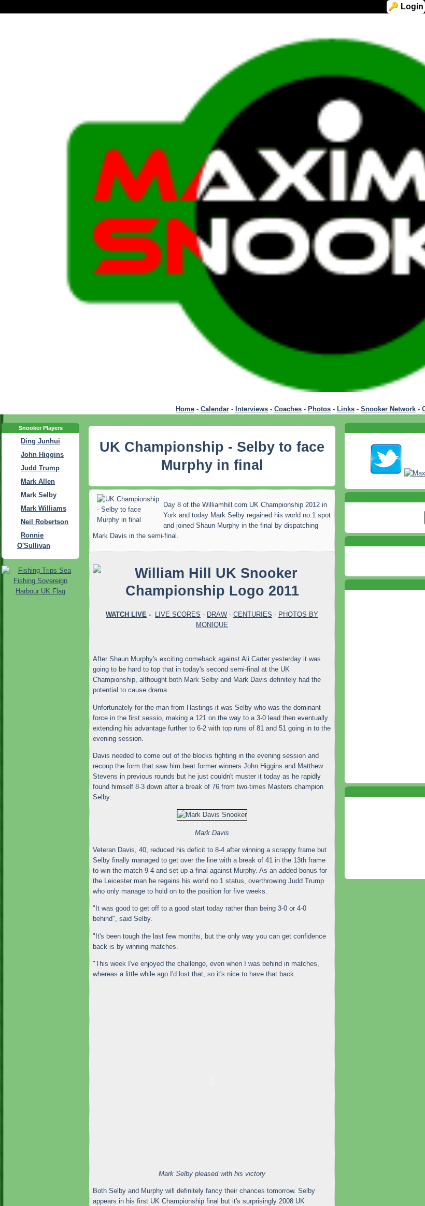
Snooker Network (388, 409)
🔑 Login (408, 6)
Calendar (215, 409)
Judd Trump (40, 468)
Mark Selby (38, 495)
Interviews (251, 409)
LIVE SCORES (178, 614)
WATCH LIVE (126, 614)
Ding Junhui (40, 441)
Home (185, 409)
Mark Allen (38, 481)
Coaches (288, 409)
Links (346, 409)
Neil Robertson (44, 522)
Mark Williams (43, 508)
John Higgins (42, 454)
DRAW (217, 614)
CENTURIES (252, 614)
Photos (319, 409)
